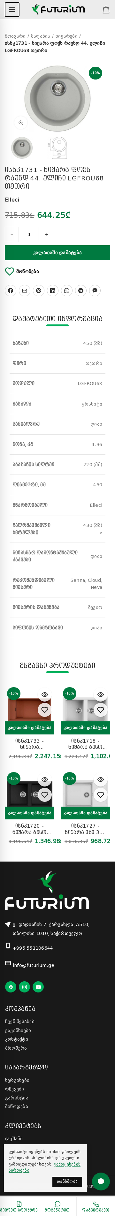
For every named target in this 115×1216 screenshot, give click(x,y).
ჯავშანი (14, 1138)
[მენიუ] (12, 10)
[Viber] (95, 290)
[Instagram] (24, 986)
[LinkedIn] (52, 290)
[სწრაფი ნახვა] (45, 694)
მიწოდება (16, 1106)
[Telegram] (81, 290)
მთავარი (15, 36)
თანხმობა (67, 1181)
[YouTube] (38, 986)
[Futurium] (57, 9)
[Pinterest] (38, 290)
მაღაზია (40, 36)
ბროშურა (16, 1048)
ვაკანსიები (18, 1030)
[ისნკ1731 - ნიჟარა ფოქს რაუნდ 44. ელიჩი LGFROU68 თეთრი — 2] (57, 147)
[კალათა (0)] (103, 10)
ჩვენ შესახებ (19, 1021)
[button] (57, 99)
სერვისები (17, 1080)
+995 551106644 (33, 948)
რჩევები (14, 1088)
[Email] (24, 290)
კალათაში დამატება (57, 252)
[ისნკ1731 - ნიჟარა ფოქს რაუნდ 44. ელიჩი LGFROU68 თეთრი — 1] (22, 147)
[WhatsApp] (67, 290)
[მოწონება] (45, 710)
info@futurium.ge (33, 965)
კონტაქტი (16, 1039)
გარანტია (16, 1097)
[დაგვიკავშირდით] (101, 1181)
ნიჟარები (67, 36)
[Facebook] (10, 290)
